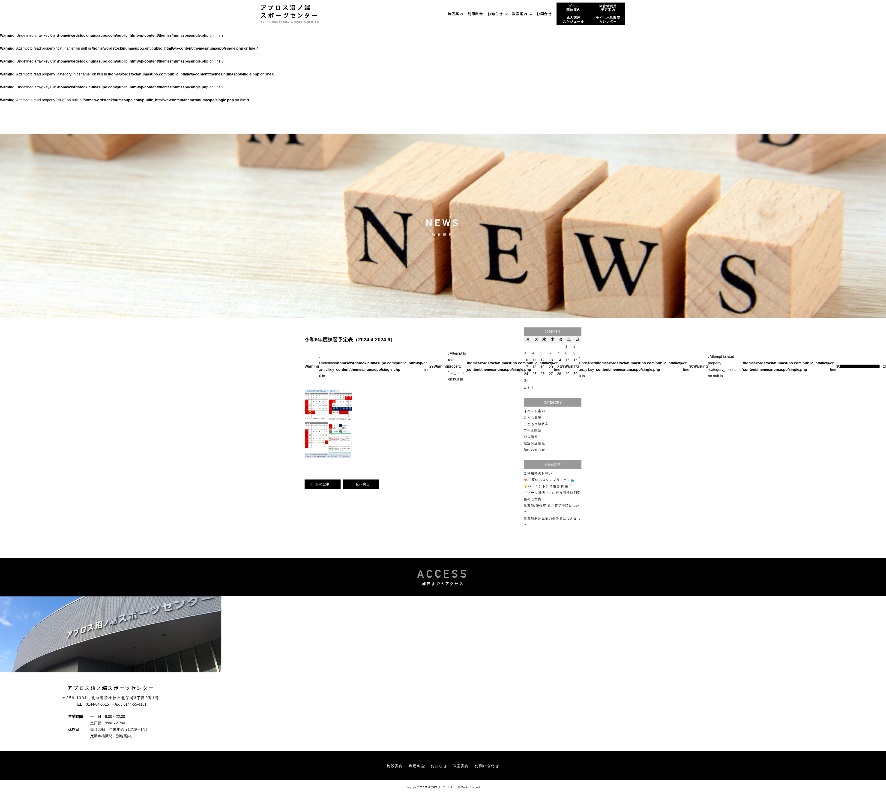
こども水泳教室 (536, 424)
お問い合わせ (487, 766)
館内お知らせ (534, 450)
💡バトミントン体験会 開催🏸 (548, 486)
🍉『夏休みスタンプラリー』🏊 (549, 480)
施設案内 (455, 14)
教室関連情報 (534, 443)
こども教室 (533, 417)
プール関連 (533, 430)
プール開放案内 (573, 8)
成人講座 (531, 437)
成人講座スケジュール (573, 19)
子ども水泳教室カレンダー (608, 19)
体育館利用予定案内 (608, 8)
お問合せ (544, 14)
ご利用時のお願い (538, 473)
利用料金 (475, 14)
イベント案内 (534, 411)
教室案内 (519, 14)
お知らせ (495, 14)
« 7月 (529, 388)
